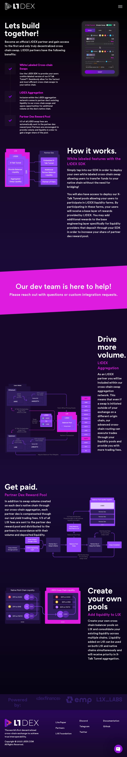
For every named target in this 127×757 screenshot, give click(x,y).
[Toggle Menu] (120, 6)
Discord (83, 721)
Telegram (84, 726)
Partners (60, 728)
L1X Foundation (64, 734)
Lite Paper (61, 722)
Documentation (111, 721)
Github (106, 726)
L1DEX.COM (28, 742)
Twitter (83, 732)
